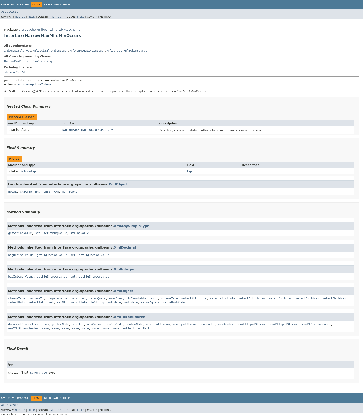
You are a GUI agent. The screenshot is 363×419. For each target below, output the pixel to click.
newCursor (94, 324)
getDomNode (60, 324)
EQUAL (12, 191)
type (190, 171)
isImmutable (137, 298)
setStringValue (55, 233)
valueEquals (150, 302)
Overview (8, 4)
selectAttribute (193, 298)
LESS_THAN (51, 191)
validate (114, 302)
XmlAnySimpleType (17, 50)
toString (97, 302)
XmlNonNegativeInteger (87, 50)
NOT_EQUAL (69, 191)
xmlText (128, 328)
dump (45, 324)
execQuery (98, 298)
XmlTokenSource (135, 50)
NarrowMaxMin (16, 72)
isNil (153, 298)
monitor (78, 324)
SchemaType (29, 171)
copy (73, 298)
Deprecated (52, 4)
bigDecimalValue (20, 255)
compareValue (57, 298)
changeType (16, 298)
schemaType (169, 298)
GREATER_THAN (30, 191)
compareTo (35, 298)
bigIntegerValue (20, 276)
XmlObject (114, 50)
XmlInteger (59, 50)
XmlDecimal (41, 50)
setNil (62, 302)
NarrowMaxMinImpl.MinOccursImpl (29, 61)
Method (55, 16)
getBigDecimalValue (52, 255)
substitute (78, 302)
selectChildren (280, 298)
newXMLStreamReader (316, 324)
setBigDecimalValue (94, 255)
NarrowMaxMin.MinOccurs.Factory (87, 129)
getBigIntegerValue (52, 276)
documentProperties (23, 324)
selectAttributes (251, 298)
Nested (20, 16)
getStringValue (20, 233)
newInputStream (158, 324)
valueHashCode (174, 302)
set (37, 233)
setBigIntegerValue (94, 276)
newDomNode (114, 324)
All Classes (9, 11)
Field (31, 16)
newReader (207, 324)
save (45, 328)
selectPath (16, 302)
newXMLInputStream (251, 324)
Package (23, 4)
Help (66, 4)
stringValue (79, 233)
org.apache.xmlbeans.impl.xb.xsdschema (49, 29)
